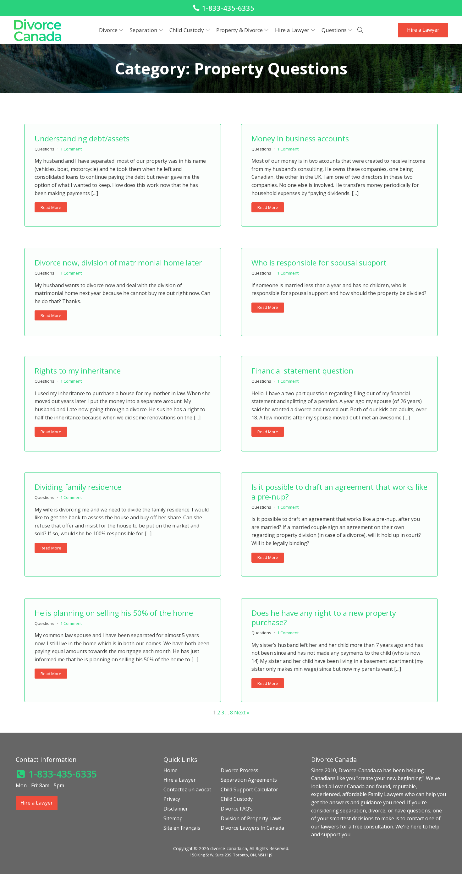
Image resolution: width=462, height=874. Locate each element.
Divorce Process (239, 770)
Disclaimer (175, 808)
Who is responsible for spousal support (319, 262)
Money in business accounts (300, 138)
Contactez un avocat (187, 789)
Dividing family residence (78, 487)
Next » (241, 712)
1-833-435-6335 (228, 8)
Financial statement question (302, 370)
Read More (51, 207)
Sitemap (173, 818)
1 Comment (71, 149)
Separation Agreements (249, 779)
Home (170, 770)
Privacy (171, 798)
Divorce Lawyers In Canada (252, 827)
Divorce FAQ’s (237, 808)
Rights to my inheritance (78, 370)
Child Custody (237, 798)
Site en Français (181, 827)
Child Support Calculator (249, 789)
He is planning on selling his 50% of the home (114, 613)
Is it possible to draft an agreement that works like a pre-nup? (339, 492)
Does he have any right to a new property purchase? (323, 618)
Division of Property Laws (251, 818)
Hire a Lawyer (423, 29)
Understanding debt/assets (82, 138)
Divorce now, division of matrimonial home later (118, 262)
